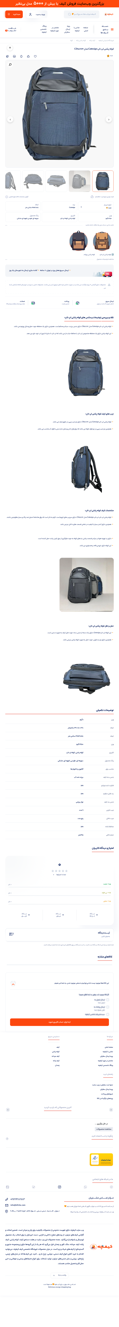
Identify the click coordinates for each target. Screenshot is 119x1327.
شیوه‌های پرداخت (107, 1094)
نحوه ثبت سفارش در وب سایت (102, 1085)
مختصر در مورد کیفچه (54, 29)
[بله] (33, 1187)
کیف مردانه (56, 1056)
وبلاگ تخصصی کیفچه (43, 29)
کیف (58, 1047)
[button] (10, 64)
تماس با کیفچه (76, 29)
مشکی (60, 760)
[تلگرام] (111, 1187)
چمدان (57, 1065)
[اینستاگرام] (59, 1187)
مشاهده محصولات (103, 1129)
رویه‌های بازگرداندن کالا (105, 1098)
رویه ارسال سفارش (67, 29)
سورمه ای (79, 760)
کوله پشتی (107, 422)
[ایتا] (7, 1187)
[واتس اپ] (85, 1187)
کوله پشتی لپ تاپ (105, 517)
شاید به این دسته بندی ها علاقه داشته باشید (100, 225)
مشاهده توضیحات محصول (105, 259)
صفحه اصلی (85, 29)
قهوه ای (67, 760)
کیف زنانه (56, 1061)
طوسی (73, 760)
